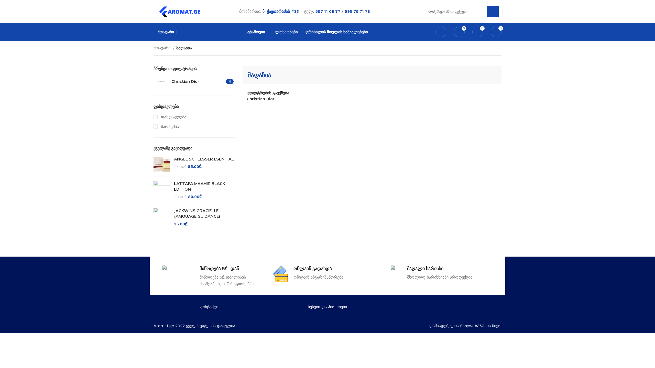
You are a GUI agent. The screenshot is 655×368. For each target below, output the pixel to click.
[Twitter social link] (438, 308)
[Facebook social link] (431, 308)
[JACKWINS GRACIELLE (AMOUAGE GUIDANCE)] (162, 217)
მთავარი (163, 47)
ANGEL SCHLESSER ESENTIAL (204, 159)
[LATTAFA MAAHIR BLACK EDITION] (162, 190)
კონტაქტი (209, 306)
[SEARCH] (493, 11)
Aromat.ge (164, 325)
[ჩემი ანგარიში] (441, 32)
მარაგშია (169, 126)
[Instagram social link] (446, 308)
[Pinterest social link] (461, 308)
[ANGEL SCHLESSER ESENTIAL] (162, 164)
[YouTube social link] (453, 308)
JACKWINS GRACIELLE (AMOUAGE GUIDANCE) (197, 213)
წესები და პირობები (327, 306)
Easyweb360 (472, 325)
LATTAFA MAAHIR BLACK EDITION (199, 186)
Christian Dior (261, 98)
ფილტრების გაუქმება (268, 93)
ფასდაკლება (173, 116)
